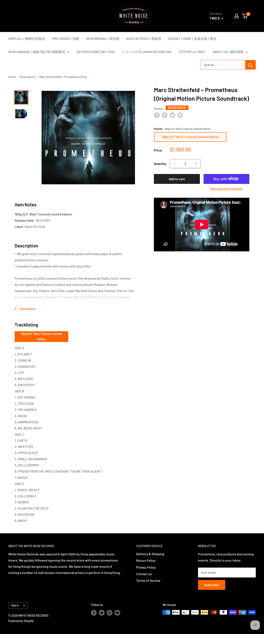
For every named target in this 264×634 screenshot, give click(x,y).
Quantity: (160, 164)
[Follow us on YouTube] (117, 613)
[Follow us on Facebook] (94, 613)
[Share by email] (180, 115)
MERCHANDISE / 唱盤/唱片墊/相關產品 (36, 52)
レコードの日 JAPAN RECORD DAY (147, 52)
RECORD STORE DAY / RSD (96, 52)
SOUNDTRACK (177, 107)
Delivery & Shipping (150, 554)
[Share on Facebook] (157, 115)
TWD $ (15, 605)
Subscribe (211, 585)
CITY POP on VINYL (192, 52)
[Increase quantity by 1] (196, 163)
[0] (245, 15)
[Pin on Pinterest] (164, 115)
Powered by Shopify (21, 621)
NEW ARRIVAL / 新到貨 (102, 38)
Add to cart (177, 179)
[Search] (250, 64)
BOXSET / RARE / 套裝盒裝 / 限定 (193, 38)
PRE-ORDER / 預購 (65, 38)
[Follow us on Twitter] (102, 613)
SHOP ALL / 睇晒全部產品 (26, 38)
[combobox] (223, 64)
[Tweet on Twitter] (172, 115)
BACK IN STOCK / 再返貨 (143, 38)
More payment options (226, 188)
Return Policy (146, 560)
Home (12, 77)
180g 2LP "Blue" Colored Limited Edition (41, 336)
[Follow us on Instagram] (109, 613)
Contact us (144, 574)
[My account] (237, 16)
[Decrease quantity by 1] (174, 163)
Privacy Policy (146, 567)
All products (27, 77)
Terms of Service (148, 580)
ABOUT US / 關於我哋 (228, 52)
